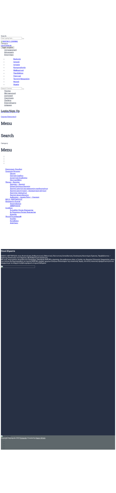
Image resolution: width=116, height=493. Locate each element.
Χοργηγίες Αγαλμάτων (18, 193)
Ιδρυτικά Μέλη (16, 180)
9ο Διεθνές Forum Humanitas (21, 210)
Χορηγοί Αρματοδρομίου (19, 195)
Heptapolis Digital (12, 201)
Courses (4, 117)
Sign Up (13, 489)
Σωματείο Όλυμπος (12, 171)
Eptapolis (23, 438)
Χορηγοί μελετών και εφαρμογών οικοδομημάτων (29, 188)
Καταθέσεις (14, 221)
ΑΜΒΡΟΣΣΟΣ (15, 206)
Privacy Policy (49, 470)
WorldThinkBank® (13, 216)
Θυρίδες (13, 219)
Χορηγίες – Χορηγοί (17, 184)
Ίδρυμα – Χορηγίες (12, 182)
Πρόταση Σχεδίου (16, 176)
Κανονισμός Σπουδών (13, 169)
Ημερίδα (13, 214)
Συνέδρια (8, 208)
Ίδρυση (13, 173)
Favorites (11, 117)
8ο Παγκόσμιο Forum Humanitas (23, 212)
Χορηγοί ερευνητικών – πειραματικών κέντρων (28, 191)
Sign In (18, 489)
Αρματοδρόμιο (15, 204)
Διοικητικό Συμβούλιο (18, 178)
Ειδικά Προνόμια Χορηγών (20, 186)
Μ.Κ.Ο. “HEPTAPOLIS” (13, 199)
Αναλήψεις (14, 223)
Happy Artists (40, 438)
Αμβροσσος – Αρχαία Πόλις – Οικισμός (24, 197)
